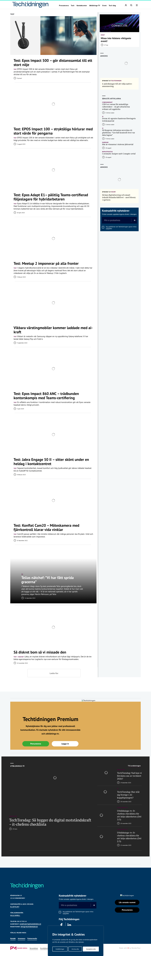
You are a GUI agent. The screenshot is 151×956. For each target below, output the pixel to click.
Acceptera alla (91, 949)
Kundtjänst (44, 948)
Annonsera (21, 938)
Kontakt (13, 938)
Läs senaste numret (127, 902)
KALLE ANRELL (15, 915)
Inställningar (60, 949)
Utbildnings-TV (94, 6)
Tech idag (112, 6)
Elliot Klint (14, 907)
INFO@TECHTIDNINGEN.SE (29, 927)
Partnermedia (32, 938)
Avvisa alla (75, 949)
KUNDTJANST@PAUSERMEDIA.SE (30, 924)
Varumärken (34, 948)
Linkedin (69, 925)
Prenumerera (64, 6)
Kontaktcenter (82, 6)
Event (104, 6)
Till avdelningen (134, 766)
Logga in (65, 743)
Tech (72, 6)
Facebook (61, 925)
